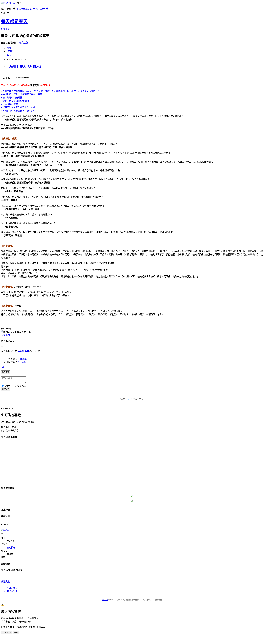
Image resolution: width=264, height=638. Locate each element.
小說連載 (22, 359)
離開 (16, 633)
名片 (9, 55)
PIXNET (111, 600)
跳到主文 (5, 29)
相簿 (9, 48)
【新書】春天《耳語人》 (25, 66)
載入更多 (5, 372)
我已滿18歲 (6, 633)
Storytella (22, 362)
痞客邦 (21, 351)
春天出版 (5, 335)
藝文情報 (23, 42)
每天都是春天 (14, 21)
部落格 (10, 51)
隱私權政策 (147, 600)
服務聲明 (158, 600)
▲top (3, 367)
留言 (27, 351)
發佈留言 (5, 389)
